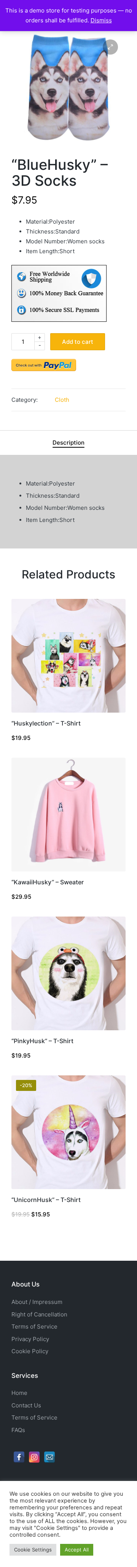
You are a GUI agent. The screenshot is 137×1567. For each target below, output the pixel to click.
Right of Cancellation (39, 1314)
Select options (68, 712)
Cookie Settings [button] (33, 1550)
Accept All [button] (77, 1550)
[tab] (68, 442)
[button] (110, 47)
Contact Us (26, 1405)
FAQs (18, 1430)
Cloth (62, 399)
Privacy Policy (30, 1339)
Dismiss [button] (101, 20)
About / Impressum (36, 1301)
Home (19, 1392)
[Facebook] (19, 1457)
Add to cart (77, 341)
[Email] (49, 1457)
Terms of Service (34, 1326)
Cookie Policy (29, 1351)
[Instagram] (34, 1457)
